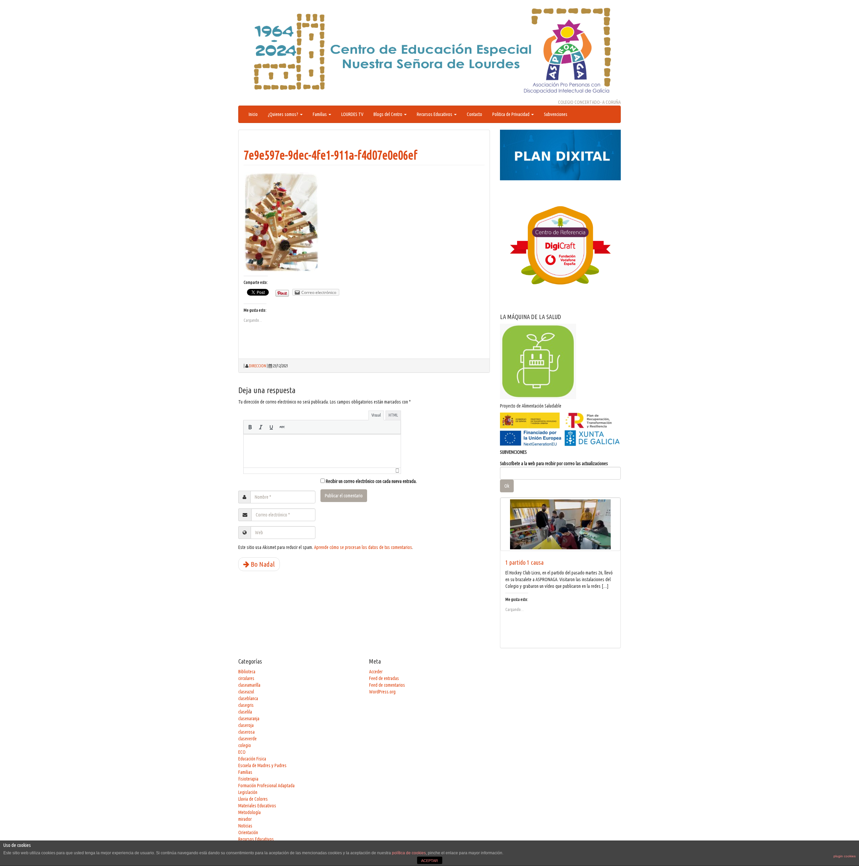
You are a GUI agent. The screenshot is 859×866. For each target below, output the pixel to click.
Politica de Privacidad (511, 114)
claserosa (246, 732)
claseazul (246, 691)
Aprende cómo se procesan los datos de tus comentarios (363, 547)
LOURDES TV (352, 114)
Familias (320, 114)
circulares (246, 678)
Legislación (247, 792)
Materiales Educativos (257, 805)
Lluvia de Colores (253, 799)
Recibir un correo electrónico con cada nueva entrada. (371, 481)
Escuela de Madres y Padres (262, 765)
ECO (242, 752)
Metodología (249, 812)
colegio (244, 745)
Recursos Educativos (435, 114)
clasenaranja (248, 718)
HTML (393, 415)
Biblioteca (246, 671)
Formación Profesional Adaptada (266, 785)
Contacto (474, 114)
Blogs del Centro (388, 114)
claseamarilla (249, 685)
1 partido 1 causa (524, 562)
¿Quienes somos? (283, 114)
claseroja (246, 725)
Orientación (248, 832)
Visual (376, 415)
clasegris (246, 705)
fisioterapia (248, 779)
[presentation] (250, 427)
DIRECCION (257, 366)
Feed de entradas (384, 678)
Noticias (245, 825)
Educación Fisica (252, 758)
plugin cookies (844, 856)
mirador (245, 819)
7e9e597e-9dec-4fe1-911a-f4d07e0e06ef (330, 155)
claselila (245, 712)
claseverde (247, 738)
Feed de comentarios (387, 685)
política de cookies (409, 853)
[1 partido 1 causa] (560, 524)
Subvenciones (555, 114)
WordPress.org (382, 691)
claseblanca (248, 698)
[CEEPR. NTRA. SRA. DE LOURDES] (429, 50)
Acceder (376, 671)
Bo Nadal (262, 564)
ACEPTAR (429, 861)
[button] (250, 427)
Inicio (253, 114)
